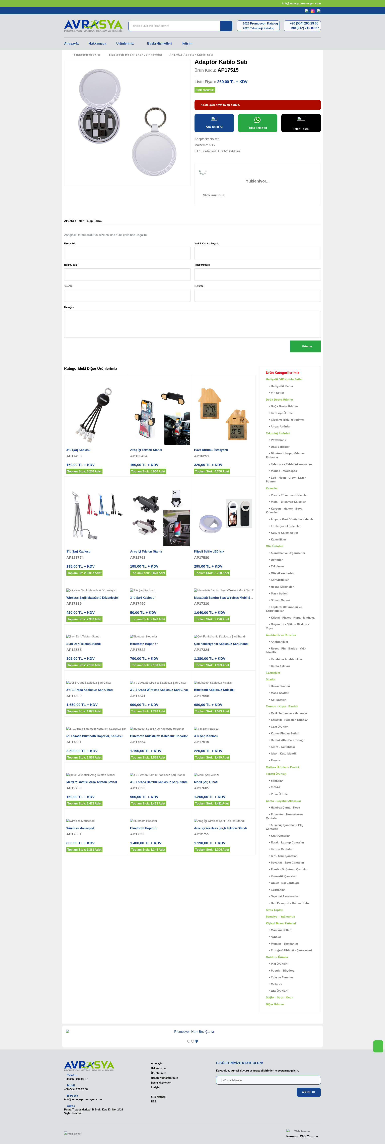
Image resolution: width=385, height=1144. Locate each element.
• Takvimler (275, 566)
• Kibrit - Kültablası (280, 746)
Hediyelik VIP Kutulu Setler (284, 379)
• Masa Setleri (277, 593)
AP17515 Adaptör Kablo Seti (191, 54)
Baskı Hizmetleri (159, 43)
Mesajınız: (70, 307)
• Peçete (273, 760)
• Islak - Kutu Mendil (281, 753)
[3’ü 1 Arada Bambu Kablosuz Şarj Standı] (159, 775)
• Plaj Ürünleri (277, 963)
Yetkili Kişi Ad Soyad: (207, 243)
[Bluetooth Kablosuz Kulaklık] (223, 683)
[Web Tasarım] (302, 1131)
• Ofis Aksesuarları (280, 573)
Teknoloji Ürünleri (87, 54)
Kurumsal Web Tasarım (302, 1136)
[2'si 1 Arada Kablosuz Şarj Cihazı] (96, 683)
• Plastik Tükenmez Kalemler (287, 495)
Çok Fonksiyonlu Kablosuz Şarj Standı (221, 643)
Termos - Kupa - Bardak (282, 706)
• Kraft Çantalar (278, 835)
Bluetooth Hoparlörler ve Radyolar (135, 54)
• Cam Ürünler (277, 726)
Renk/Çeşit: (71, 264)
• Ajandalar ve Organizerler (285, 553)
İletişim (187, 43)
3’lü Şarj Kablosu (206, 736)
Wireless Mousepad (80, 828)
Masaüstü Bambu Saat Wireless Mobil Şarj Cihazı (229, 597)
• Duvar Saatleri (278, 686)
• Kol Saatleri (276, 699)
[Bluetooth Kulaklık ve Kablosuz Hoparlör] (159, 729)
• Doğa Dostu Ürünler (282, 406)
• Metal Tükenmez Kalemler (286, 501)
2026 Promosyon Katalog (260, 23)
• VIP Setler (275, 392)
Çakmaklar (273, 672)
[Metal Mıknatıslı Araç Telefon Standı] (96, 775)
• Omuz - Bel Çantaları (282, 882)
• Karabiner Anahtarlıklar (284, 659)
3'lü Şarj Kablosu (78, 450)
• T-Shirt (273, 787)
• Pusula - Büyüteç (280, 970)
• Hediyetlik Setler (279, 386)
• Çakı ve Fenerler (279, 977)
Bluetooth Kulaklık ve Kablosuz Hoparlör (159, 736)
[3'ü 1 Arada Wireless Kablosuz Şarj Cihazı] (159, 683)
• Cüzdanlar (275, 889)
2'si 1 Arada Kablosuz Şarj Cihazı (89, 689)
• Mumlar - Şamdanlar (282, 943)
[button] (189, 1041)
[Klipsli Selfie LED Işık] (223, 516)
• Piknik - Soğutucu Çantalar (287, 869)
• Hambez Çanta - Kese (283, 807)
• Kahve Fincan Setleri (282, 733)
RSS (153, 1101)
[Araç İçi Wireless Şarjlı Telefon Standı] (223, 821)
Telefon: (68, 286)
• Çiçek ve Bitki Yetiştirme (285, 419)
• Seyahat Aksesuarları (283, 896)
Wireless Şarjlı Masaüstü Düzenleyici (92, 597)
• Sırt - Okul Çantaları (282, 855)
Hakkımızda (97, 43)
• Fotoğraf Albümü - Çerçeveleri (289, 950)
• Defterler (274, 559)
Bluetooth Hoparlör (143, 643)
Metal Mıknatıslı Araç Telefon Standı (91, 782)
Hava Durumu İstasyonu (211, 450)
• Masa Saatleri (277, 692)
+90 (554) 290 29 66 (303, 23)
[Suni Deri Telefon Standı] (96, 637)
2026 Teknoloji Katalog (258, 28)
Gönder (306, 346)
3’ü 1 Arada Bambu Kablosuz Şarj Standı (158, 782)
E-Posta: (199, 286)
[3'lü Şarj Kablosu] (96, 415)
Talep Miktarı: (202, 264)
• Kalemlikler (276, 539)
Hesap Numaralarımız (164, 1077)
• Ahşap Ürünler (278, 426)
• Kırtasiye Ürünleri (280, 413)
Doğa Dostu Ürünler (279, 399)
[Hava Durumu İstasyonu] (223, 415)
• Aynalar (273, 936)
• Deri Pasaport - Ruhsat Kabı (287, 903)
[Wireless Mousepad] (96, 821)
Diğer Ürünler (275, 1004)
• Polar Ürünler (277, 794)
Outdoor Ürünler (277, 957)
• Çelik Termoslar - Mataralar (286, 713)
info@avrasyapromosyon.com (301, 3)
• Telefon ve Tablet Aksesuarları (289, 464)
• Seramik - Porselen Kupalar (287, 719)
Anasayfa (71, 43)
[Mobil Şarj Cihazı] (223, 775)
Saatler (270, 679)
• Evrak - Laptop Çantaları (285, 842)
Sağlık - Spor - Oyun (279, 997)
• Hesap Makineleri (280, 586)
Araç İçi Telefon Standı (146, 450)
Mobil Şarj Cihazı (206, 782)
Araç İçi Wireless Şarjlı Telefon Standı (220, 828)
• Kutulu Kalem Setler (282, 532)
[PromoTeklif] (78, 1134)
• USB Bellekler (277, 446)
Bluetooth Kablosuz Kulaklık (214, 689)
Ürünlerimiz (125, 43)
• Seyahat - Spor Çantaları (285, 862)
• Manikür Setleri (278, 930)
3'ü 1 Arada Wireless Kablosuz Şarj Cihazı (159, 689)
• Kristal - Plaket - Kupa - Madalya (290, 617)
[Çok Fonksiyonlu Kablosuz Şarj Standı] (223, 637)
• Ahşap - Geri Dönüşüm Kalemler (290, 519)
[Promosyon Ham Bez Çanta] (192, 1032)
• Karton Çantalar (279, 849)
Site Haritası (158, 1096)
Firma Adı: (70, 243)
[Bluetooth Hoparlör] (159, 637)
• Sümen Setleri (278, 600)
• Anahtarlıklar (277, 641)
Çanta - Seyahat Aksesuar (283, 800)
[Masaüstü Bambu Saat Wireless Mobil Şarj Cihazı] (223, 590)
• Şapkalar (274, 780)
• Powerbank (276, 439)
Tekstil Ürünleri (276, 773)
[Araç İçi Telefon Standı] (159, 415)
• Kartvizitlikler (277, 579)
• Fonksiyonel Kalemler (283, 526)
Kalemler (272, 488)
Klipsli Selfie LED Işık (209, 551)
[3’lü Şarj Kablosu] (223, 729)
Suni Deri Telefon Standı (83, 643)
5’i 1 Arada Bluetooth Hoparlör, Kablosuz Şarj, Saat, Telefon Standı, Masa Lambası (124, 736)
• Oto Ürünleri (277, 990)
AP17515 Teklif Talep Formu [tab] (83, 220)
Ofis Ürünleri (274, 546)
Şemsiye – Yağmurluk (280, 916)
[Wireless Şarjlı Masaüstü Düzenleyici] (96, 590)
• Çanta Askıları (278, 666)
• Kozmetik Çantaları (281, 876)
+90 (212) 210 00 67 (304, 28)
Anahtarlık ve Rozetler (281, 635)
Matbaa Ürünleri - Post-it (282, 767)
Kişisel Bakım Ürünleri (281, 923)
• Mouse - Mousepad (281, 470)
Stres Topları (274, 910)
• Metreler (274, 984)
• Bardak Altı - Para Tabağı (285, 740)
